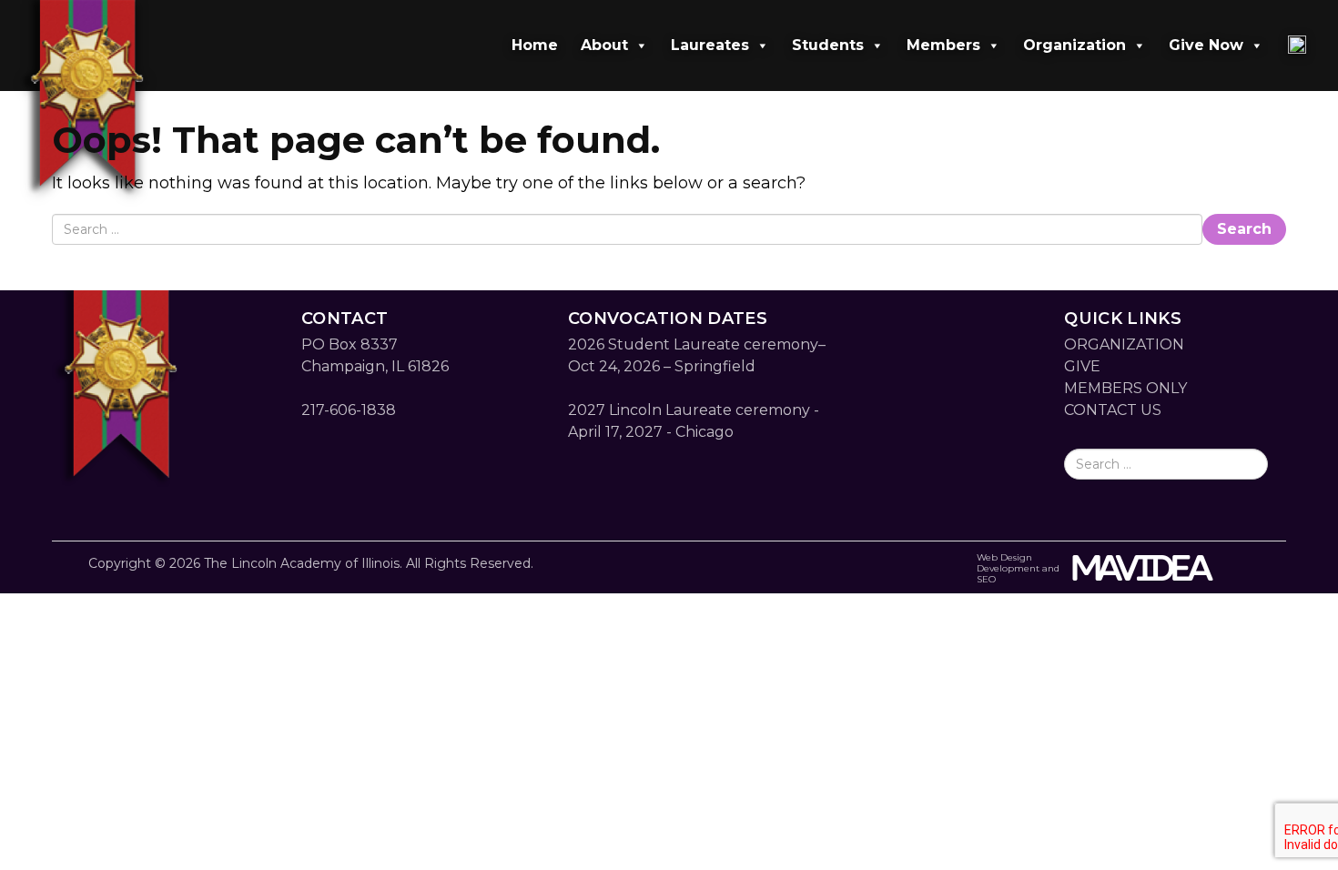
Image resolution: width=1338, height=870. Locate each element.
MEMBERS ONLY (1125, 388)
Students (828, 45)
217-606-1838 (348, 410)
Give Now (1206, 45)
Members (943, 45)
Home (535, 45)
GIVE (1082, 366)
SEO (986, 579)
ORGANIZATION (1124, 344)
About (604, 45)
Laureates (710, 45)
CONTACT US (1112, 410)
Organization (1074, 45)
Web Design (1004, 557)
